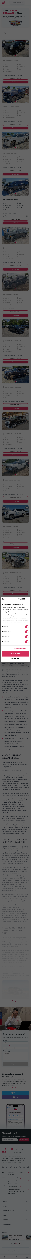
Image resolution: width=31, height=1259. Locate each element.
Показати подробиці (20, 648)
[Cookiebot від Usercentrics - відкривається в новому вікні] (18, 599)
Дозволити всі (15, 653)
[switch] (27, 631)
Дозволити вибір (15, 658)
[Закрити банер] (28, 599)
